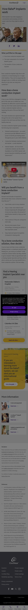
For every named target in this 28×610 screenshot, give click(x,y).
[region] (14, 305)
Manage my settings (14, 311)
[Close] (25, 296)
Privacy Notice (10, 303)
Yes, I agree (14, 307)
